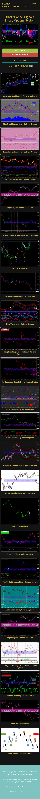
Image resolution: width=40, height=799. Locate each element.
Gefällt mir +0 (20, 50)
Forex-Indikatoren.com (14, 5)
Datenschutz (15, 787)
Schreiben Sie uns (28, 787)
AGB (6, 787)
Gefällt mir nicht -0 (20, 55)
